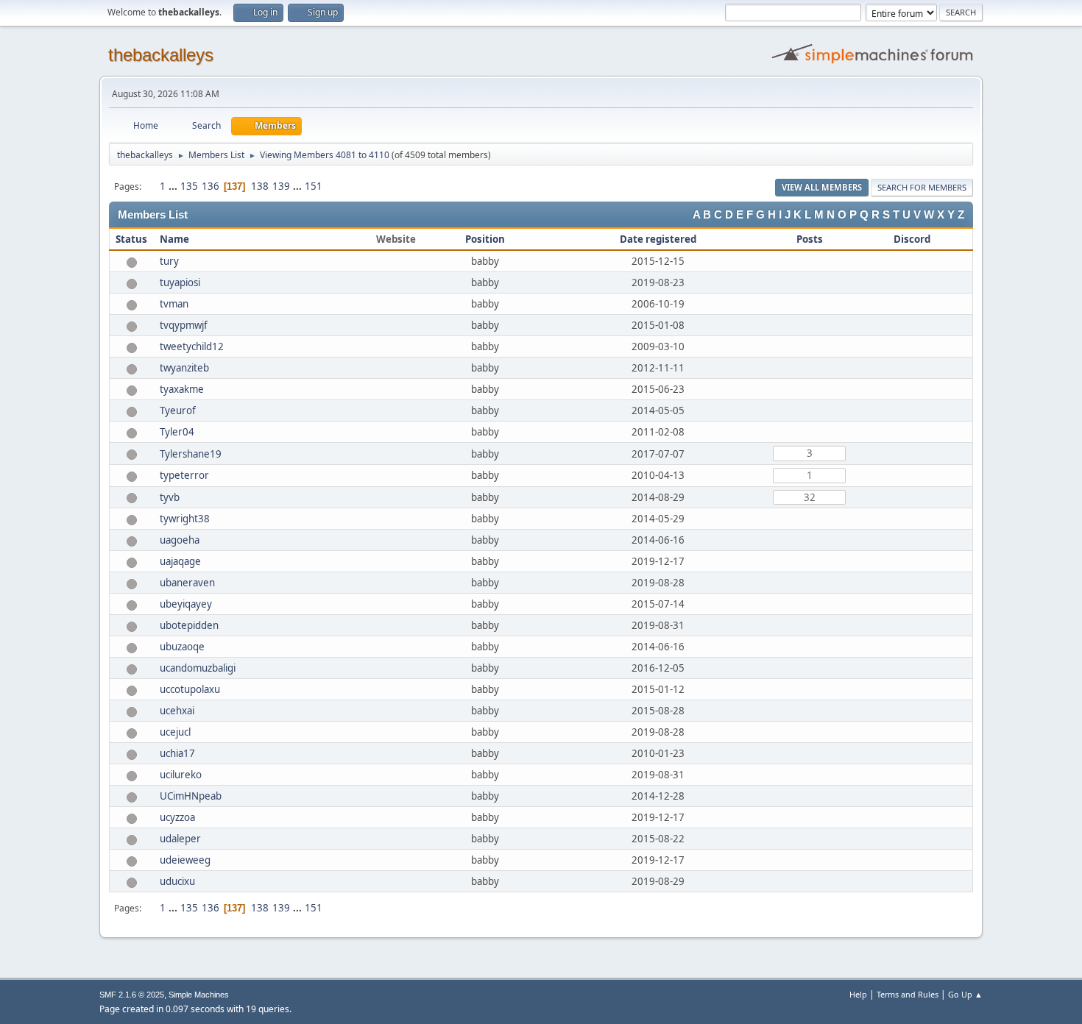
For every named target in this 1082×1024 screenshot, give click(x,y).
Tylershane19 (191, 454)
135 (189, 186)
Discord (912, 239)
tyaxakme (182, 389)
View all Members (822, 187)
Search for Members (921, 187)
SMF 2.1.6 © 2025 (131, 994)
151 (313, 186)
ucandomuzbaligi (198, 668)
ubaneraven (187, 582)
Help (858, 994)
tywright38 (185, 518)
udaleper (180, 838)
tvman (174, 303)
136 (210, 186)
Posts (809, 239)
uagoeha (179, 540)
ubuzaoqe (182, 646)
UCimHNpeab (191, 796)
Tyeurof (178, 410)
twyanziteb (184, 367)
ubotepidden (189, 625)
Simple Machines (199, 994)
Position (485, 239)
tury (169, 261)
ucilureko (181, 774)
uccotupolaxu (190, 689)
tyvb (170, 497)
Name (174, 239)
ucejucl (175, 732)
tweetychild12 (192, 346)
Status (131, 239)
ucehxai (177, 710)
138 (260, 186)
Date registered (658, 239)
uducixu (177, 881)
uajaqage (180, 561)
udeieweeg (185, 860)
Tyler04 (177, 431)
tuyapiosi (180, 282)
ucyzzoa (177, 817)
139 (281, 186)
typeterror (184, 475)
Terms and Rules (907, 994)
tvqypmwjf (184, 325)
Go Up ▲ (965, 994)
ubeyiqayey (186, 604)
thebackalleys (160, 55)
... (174, 186)
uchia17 (177, 753)
